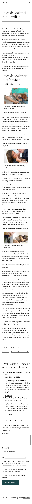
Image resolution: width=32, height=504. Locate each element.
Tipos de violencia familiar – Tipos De (17, 372)
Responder (8, 396)
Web (3, 457)
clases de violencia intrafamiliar (20, 352)
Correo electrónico (8, 451)
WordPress (26, 498)
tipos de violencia (18, 335)
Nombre (5, 448)
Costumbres (5, 352)
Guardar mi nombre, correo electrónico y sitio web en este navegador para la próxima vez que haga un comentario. (16, 463)
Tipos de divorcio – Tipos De (14, 398)
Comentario (6, 434)
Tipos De (5, 3)
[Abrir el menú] (29, 3)
